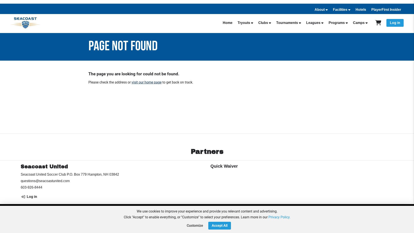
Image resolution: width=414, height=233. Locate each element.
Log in (395, 23)
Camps (359, 23)
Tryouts (244, 23)
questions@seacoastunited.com (45, 181)
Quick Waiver (224, 166)
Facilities (340, 9)
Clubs (263, 23)
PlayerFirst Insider (386, 9)
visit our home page (147, 82)
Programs (337, 23)
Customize (195, 226)
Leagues (313, 23)
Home (227, 23)
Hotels (361, 9)
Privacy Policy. (279, 217)
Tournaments (287, 23)
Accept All (219, 226)
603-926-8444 (31, 187)
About (320, 9)
